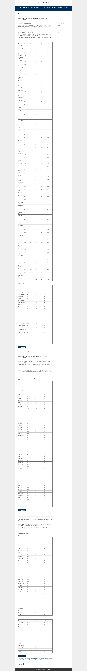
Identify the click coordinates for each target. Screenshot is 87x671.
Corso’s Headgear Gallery (35, 7)
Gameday (19, 351)
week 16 (40, 659)
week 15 (37, 659)
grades (22, 351)
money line (24, 351)
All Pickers (66, 7)
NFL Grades (60, 7)
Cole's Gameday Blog (43, 2)
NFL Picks (48, 7)
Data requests (58, 30)
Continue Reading (21, 347)
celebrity (29, 658)
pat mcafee (26, 659)
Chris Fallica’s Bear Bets (55, 9)
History (57, 32)
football (44, 658)
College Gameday (26, 7)
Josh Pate (40, 9)
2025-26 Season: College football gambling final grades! (32, 18)
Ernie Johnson (41, 658)
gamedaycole (29, 19)
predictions (30, 351)
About (57, 27)
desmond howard (35, 658)
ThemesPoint (49, 669)
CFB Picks (43, 7)
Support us (58, 25)
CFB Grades (54, 7)
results (33, 351)
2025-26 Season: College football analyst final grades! (32, 356)
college (32, 658)
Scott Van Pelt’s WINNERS (31, 9)
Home (20, 7)
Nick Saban (22, 659)
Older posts (20, 664)
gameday (22, 658)
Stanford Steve (46, 9)
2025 (27, 658)
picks (27, 351)
